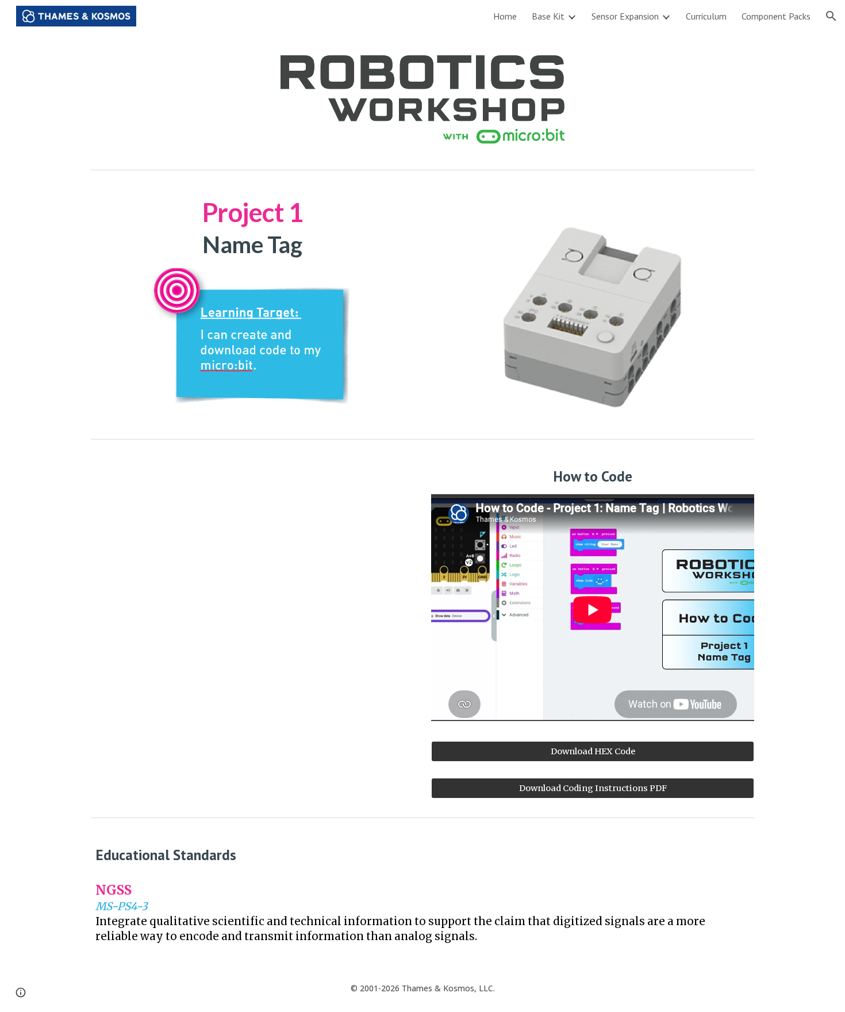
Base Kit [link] (548, 16)
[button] (831, 16)
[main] (252, 228)
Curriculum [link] (706, 16)
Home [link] (505, 16)
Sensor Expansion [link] (625, 16)
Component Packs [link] (776, 16)
